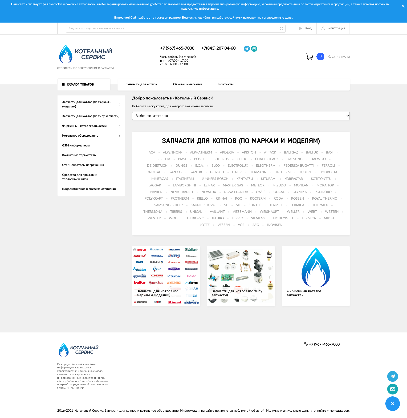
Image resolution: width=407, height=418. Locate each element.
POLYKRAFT (154, 198)
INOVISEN (274, 225)
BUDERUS (221, 159)
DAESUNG (294, 159)
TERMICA (297, 205)
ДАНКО (218, 218)
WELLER (293, 211)
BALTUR (312, 152)
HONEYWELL (283, 218)
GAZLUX (196, 172)
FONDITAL (153, 172)
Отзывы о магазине (187, 84)
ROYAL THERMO (324, 198)
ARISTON (249, 152)
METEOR (258, 185)
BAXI (329, 152)
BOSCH (199, 159)
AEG (255, 225)
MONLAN (301, 185)
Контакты (225, 84)
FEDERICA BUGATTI (299, 165)
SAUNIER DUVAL (203, 205)
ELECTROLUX (238, 165)
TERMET (275, 205)
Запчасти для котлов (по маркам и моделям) (241, 141)
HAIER (237, 172)
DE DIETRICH (157, 165)
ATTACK (270, 152)
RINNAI (221, 198)
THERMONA (152, 211)
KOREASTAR (294, 179)
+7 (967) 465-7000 (177, 48)
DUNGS (181, 165)
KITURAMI (269, 179)
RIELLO (202, 198)
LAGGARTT (156, 185)
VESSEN (224, 225)
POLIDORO (323, 192)
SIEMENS (258, 218)
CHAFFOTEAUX (267, 159)
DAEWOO (318, 159)
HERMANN (258, 172)
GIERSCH (217, 172)
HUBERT (305, 172)
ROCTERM (258, 198)
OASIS (260, 192)
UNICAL (196, 211)
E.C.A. (199, 165)
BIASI (182, 159)
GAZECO (175, 172)
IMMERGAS (159, 179)
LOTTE (205, 225)
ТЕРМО (237, 218)
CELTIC (242, 159)
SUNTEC (255, 205)
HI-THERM (283, 172)
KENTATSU (244, 179)
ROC (238, 198)
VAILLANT (217, 211)
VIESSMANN (242, 211)
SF (226, 205)
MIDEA (329, 218)
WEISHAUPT (269, 211)
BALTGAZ (291, 152)
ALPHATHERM (201, 152)
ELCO (216, 165)
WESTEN (332, 211)
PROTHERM (180, 198)
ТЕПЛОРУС (195, 218)
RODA (278, 198)
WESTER (154, 218)
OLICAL (279, 192)
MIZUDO (279, 185)
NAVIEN (156, 192)
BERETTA (163, 159)
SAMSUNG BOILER (168, 205)
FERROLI (328, 165)
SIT (238, 205)
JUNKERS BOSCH (215, 179)
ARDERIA (227, 152)
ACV (152, 152)
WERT (312, 211)
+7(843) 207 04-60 (218, 48)
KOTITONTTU (321, 179)
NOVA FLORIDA (236, 192)
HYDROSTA (328, 172)
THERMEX (320, 205)
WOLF (174, 218)
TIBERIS (176, 211)
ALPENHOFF (172, 152)
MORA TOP (325, 185)
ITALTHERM (185, 179)
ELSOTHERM (266, 165)
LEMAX (209, 185)
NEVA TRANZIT (182, 192)
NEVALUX (208, 192)
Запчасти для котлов (141, 84)
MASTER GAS (233, 185)
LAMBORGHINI (184, 185)
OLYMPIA (300, 192)
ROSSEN (297, 198)
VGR (241, 225)
